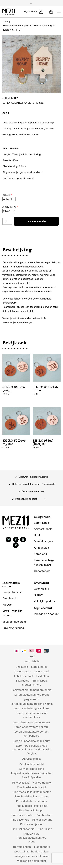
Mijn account (30, 11)
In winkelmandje (36, 221)
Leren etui (40, 554)
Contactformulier (12, 592)
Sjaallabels (22, 680)
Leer (31, 656)
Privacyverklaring (13, 628)
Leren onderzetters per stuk (31, 727)
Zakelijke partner (44, 601)
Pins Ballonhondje (22, 829)
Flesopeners (42, 847)
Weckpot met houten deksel (31, 851)
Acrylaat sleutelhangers (31, 837)
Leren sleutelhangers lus (31, 713)
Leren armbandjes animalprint (31, 741)
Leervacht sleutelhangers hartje (31, 690)
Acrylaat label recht (31, 764)
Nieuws (7, 604)
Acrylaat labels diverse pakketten (31, 773)
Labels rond (41, 671)
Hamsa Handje (42, 782)
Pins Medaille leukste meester (32, 792)
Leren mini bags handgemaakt (31, 749)
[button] (59, 12)
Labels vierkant (23, 676)
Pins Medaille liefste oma (31, 806)
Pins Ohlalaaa (20, 782)
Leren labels (42, 522)
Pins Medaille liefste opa (31, 801)
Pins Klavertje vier (31, 824)
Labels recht (22, 671)
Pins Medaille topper (31, 810)
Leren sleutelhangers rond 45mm (31, 704)
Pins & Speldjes (32, 777)
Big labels (22, 667)
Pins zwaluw (31, 833)
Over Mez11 (10, 598)
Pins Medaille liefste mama (31, 796)
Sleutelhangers (20, 25)
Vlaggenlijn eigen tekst (31, 861)
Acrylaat (31, 753)
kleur (7, 194)
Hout (37, 535)
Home (5, 25)
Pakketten (42, 676)
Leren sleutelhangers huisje (23, 102)
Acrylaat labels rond (31, 769)
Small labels (39, 680)
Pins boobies (44, 815)
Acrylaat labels (43, 529)
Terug (7, 21)
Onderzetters (42, 571)
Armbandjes (41, 547)
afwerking (10, 206)
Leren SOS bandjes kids (31, 745)
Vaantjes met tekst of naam (31, 856)
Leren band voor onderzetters (31, 722)
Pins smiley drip (42, 819)
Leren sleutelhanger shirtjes (31, 708)
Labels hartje (39, 667)
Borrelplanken (22, 847)
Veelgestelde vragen (15, 621)
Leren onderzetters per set (31, 731)
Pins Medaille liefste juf (31, 787)
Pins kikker (45, 829)
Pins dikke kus (20, 819)
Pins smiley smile (22, 815)
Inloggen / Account (46, 614)
